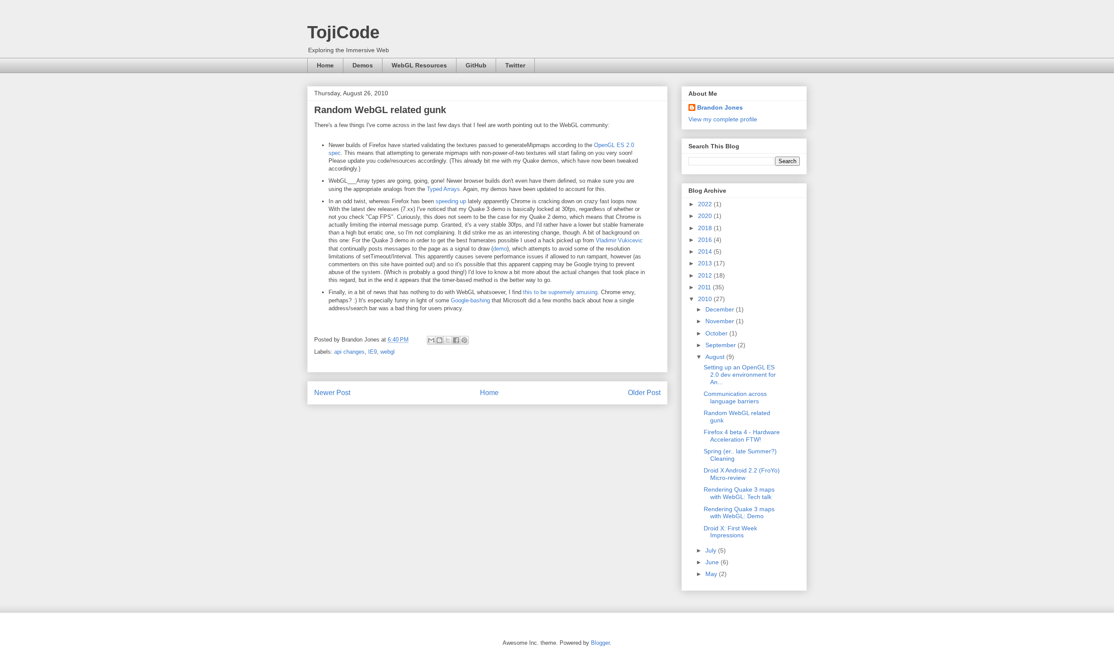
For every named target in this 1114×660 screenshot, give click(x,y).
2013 (706, 263)
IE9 (372, 351)
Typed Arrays (443, 189)
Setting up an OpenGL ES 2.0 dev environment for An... (740, 374)
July (711, 550)
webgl (387, 351)
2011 (705, 287)
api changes (349, 351)
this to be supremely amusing (560, 292)
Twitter (515, 65)
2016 (706, 239)
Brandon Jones (720, 107)
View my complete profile (722, 119)
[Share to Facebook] (456, 340)
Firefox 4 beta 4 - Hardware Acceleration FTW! (742, 436)
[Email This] (431, 340)
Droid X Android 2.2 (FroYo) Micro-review (742, 474)
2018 (706, 227)
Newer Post (332, 392)
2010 (706, 298)
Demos (362, 65)
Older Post (644, 392)
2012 (706, 275)
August (715, 356)
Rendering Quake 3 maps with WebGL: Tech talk (739, 493)
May (712, 573)
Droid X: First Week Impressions (730, 532)
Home (325, 65)
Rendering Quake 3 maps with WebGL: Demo (739, 513)
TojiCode (343, 32)
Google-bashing (469, 300)
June (713, 562)
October (717, 333)
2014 (706, 251)
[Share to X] (447, 340)
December (720, 309)
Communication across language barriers (735, 397)
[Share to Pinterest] (464, 340)
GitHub (476, 65)
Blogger (600, 643)
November (720, 321)
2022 (706, 204)
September (721, 345)
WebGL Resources (419, 65)
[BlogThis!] (439, 340)
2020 (706, 215)
